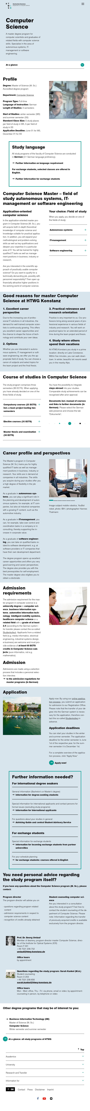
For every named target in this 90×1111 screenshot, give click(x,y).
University (10, 1064)
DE (12, 1089)
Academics (11, 1056)
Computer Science (25, 95)
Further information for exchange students (38, 179)
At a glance (12, 64)
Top (82, 1049)
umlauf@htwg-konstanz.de (31, 951)
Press (30, 1089)
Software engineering (61, 250)
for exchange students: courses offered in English (42, 860)
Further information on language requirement (39, 163)
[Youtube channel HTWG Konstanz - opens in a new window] (45, 1098)
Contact (21, 1089)
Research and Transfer (16, 1072)
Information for (12, 1080)
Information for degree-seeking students (37, 794)
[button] (83, 4)
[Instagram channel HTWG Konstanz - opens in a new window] (51, 1098)
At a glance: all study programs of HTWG (30, 1039)
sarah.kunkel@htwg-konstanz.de (34, 982)
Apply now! (60, 763)
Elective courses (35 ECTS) (18, 421)
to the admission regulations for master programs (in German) (23, 680)
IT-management (58, 240)
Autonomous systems (61, 230)
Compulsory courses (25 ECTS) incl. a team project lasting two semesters (20, 407)
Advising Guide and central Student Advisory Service (43, 822)
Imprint (50, 1089)
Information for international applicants (36, 810)
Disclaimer (40, 1089)
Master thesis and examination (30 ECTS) (20, 433)
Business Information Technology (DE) (29, 1019)
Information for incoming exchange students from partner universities (46, 846)
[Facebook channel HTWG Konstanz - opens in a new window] (38, 1098)
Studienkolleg (9, 632)
